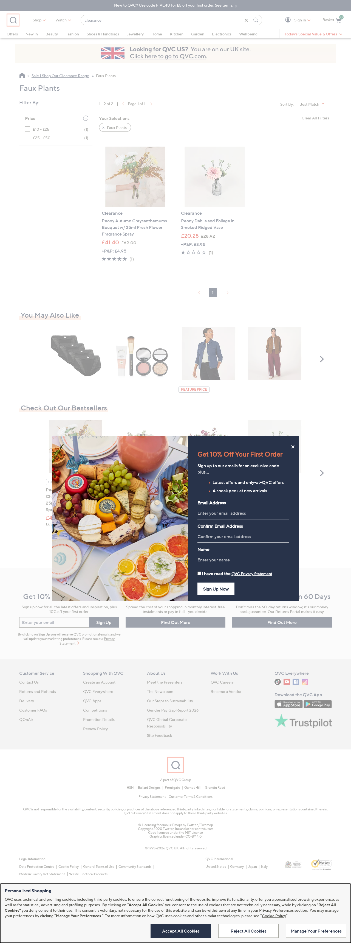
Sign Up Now (216, 589)
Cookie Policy (274, 915)
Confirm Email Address (220, 526)
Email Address (211, 502)
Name (203, 549)
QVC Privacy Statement (251, 573)
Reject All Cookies (249, 931)
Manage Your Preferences (316, 931)
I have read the (237, 573)
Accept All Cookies (181, 931)
